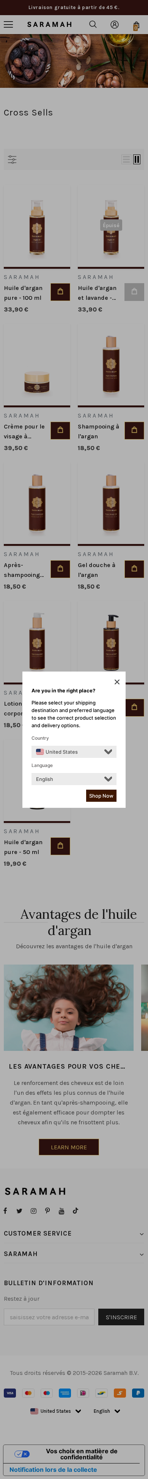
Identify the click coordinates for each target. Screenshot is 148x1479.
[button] (117, 681)
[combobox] (57, 752)
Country (40, 738)
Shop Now (101, 796)
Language (42, 765)
